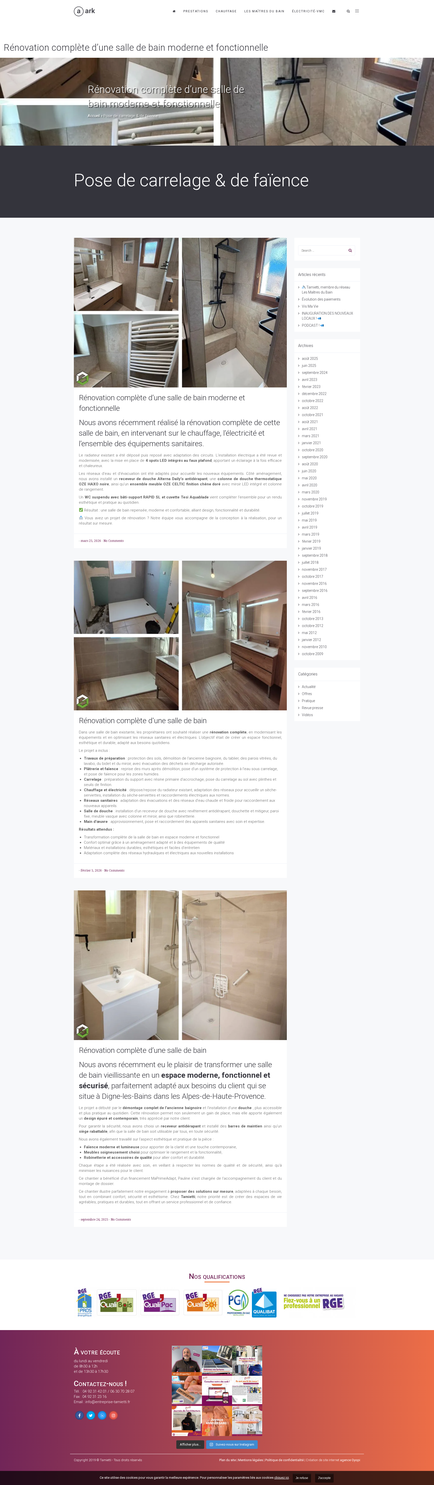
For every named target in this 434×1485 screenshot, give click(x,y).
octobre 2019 (312, 506)
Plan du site (227, 1460)
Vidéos (307, 715)
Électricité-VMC (308, 11)
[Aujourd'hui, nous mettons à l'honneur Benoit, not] (187, 1361)
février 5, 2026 (91, 870)
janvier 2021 (311, 443)
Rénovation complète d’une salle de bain (142, 1050)
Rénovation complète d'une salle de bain (143, 720)
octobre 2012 (312, 626)
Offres (307, 694)
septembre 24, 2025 (95, 1219)
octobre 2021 (312, 415)
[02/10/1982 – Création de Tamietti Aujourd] (217, 1421)
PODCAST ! (311, 325)
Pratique (308, 701)
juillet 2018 (310, 562)
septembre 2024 (315, 373)
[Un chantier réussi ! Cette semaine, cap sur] (247, 1361)
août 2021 (310, 422)
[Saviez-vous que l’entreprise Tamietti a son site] (217, 1391)
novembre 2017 (314, 569)
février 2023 (311, 387)
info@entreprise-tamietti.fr (107, 1402)
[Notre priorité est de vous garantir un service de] (187, 1391)
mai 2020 (309, 478)
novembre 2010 (314, 647)
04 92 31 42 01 (95, 1391)
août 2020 (310, 464)
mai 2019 (309, 520)
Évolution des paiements (321, 299)
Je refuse (302, 1478)
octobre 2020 (312, 450)
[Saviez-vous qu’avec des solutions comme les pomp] (217, 1361)
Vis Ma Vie (310, 306)
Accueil (94, 115)
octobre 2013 (312, 619)
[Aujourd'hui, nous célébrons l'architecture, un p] (187, 1421)
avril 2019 (309, 527)
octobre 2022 (312, 401)
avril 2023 (309, 380)
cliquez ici (281, 1477)
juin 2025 (309, 366)
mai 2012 (309, 633)
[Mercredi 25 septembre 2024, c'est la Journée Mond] (247, 1421)
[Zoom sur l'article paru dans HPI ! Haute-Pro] (247, 1391)
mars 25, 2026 (91, 541)
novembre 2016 (314, 584)
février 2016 (311, 612)
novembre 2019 (314, 499)
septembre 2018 (315, 555)
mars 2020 (310, 492)
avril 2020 (309, 485)
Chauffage (226, 11)
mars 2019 (310, 534)
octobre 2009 (312, 654)
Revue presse (312, 708)
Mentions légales (250, 1460)
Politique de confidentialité (284, 1460)
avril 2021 (309, 429)
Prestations (195, 11)
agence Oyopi (350, 1460)
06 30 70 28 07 (122, 1391)
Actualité (308, 687)
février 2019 (311, 541)
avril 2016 (309, 598)
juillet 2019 (310, 513)
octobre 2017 (312, 577)
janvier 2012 (311, 640)
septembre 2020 (315, 457)
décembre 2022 (314, 394)
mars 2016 (310, 605)
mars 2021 (310, 436)
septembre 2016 (315, 591)
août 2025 (310, 359)
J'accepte (324, 1478)
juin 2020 (309, 471)
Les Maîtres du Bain (264, 11)
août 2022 (310, 408)
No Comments (113, 541)
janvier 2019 (311, 548)
